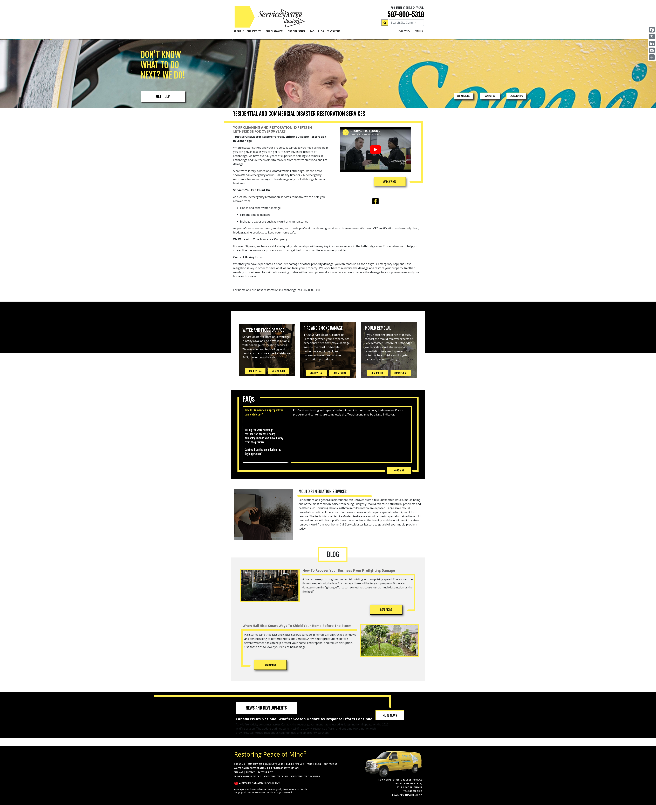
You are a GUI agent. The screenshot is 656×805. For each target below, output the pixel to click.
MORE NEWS (389, 715)
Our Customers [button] (274, 31)
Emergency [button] (404, 31)
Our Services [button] (254, 31)
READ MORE (386, 609)
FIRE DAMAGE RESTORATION (284, 768)
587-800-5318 (405, 14)
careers (418, 31)
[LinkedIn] (651, 43)
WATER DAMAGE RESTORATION (250, 768)
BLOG (318, 764)
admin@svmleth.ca (411, 794)
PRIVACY (250, 772)
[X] (651, 36)
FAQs (309, 764)
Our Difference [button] (296, 31)
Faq (313, 31)
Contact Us (333, 31)
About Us (239, 31)
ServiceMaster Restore (247, 776)
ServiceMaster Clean (276, 776)
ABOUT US (239, 764)
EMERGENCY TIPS (516, 96)
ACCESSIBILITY (265, 772)
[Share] (651, 57)
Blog (321, 31)
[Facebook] (651, 29)
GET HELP (163, 96)
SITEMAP (238, 772)
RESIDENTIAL (255, 371)
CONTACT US (490, 96)
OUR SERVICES (255, 764)
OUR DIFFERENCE (463, 96)
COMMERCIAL (278, 371)
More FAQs (399, 470)
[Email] (651, 50)
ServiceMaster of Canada (305, 776)
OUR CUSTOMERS (274, 764)
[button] (390, 182)
